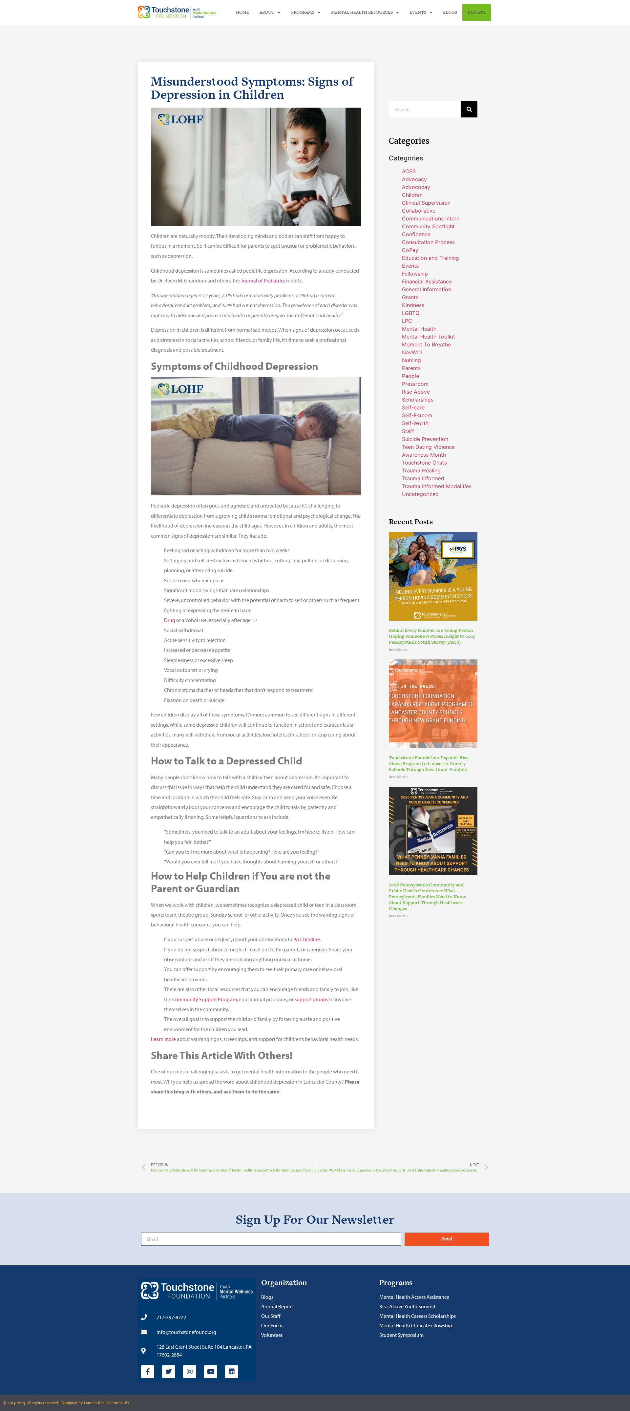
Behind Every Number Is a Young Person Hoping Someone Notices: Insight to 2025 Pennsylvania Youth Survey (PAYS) (432, 636)
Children (412, 195)
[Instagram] (189, 1371)
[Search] (469, 109)
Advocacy (414, 179)
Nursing (411, 360)
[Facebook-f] (147, 1371)
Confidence (416, 234)
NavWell (412, 352)
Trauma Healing (421, 470)
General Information (426, 289)
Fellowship (415, 273)
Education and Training (430, 258)
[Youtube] (210, 1371)
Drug (169, 620)
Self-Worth (415, 423)
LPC (407, 321)
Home (242, 12)
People (410, 376)
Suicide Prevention (425, 439)
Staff (408, 431)
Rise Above (416, 391)
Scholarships (417, 399)
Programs (302, 12)
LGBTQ (410, 313)
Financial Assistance (427, 281)
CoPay (410, 250)
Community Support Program (204, 999)
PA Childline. (307, 939)
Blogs (450, 12)
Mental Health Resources (362, 12)
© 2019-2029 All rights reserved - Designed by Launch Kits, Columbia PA (66, 1403)
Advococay (416, 187)
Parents (411, 368)
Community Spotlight (428, 226)
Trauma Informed (423, 478)
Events (418, 12)
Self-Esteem (417, 415)
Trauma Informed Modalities (437, 486)
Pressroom (415, 384)
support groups (311, 999)
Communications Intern (430, 218)
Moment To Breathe (426, 344)
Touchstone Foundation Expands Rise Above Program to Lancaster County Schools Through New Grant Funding (428, 763)
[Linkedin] (231, 1371)
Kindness (413, 305)
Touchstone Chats (424, 462)
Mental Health (419, 328)
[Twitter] (168, 1371)
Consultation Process (428, 242)
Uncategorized (420, 494)
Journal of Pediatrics (263, 280)
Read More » (399, 650)
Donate (477, 12)
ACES (409, 171)
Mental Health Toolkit (428, 336)
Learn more (163, 1039)
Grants (410, 297)
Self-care (413, 407)
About (267, 12)
